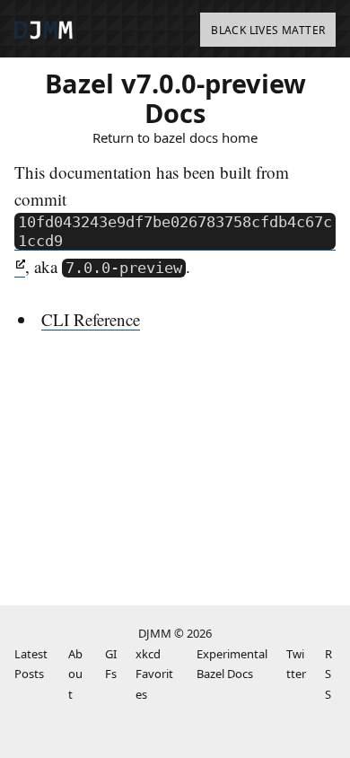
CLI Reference (90, 319)
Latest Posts (31, 664)
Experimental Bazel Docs (232, 664)
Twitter (296, 664)
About (75, 674)
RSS (328, 674)
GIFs (111, 664)
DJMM (154, 633)
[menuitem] (268, 30)
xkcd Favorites (154, 674)
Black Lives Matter (268, 30)
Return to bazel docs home (175, 137)
